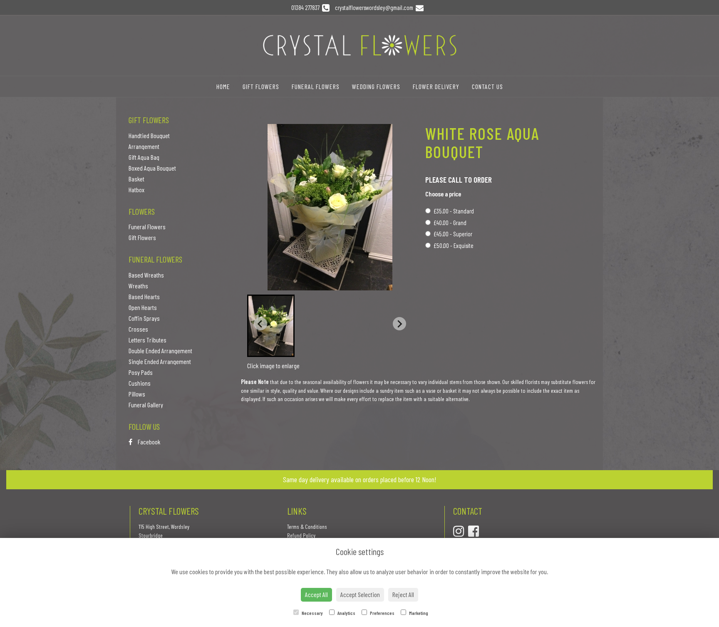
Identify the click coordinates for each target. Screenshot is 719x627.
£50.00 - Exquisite (454, 245)
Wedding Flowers (376, 86)
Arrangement (144, 146)
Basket (136, 179)
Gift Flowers (261, 86)
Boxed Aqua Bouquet (152, 168)
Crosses (138, 329)
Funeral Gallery (146, 405)
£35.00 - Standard (454, 211)
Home (223, 86)
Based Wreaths (146, 275)
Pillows (137, 394)
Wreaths (138, 286)
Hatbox (136, 189)
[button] (271, 326)
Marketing (418, 613)
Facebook (148, 442)
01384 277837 (306, 7)
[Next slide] (399, 323)
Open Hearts (143, 307)
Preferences (381, 613)
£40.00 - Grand (450, 222)
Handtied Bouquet (149, 135)
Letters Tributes (147, 340)
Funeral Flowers (316, 86)
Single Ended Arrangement (160, 361)
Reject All (403, 594)
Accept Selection (360, 594)
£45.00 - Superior (453, 234)
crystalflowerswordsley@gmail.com (375, 7)
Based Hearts (144, 296)
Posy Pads (141, 372)
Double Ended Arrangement (160, 350)
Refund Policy (301, 535)
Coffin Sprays (144, 318)
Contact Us (487, 86)
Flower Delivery (436, 86)
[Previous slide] (260, 323)
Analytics (346, 613)
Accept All (316, 594)
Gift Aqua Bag (144, 157)
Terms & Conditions (307, 526)
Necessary (312, 613)
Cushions (140, 383)
